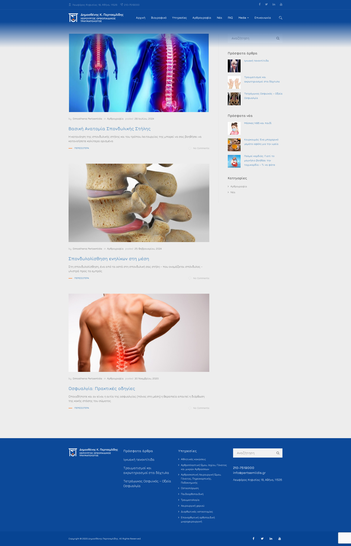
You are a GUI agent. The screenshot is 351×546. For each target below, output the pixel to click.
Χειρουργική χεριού (192, 505)
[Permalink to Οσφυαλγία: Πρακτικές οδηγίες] (139, 333)
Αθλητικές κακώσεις (193, 459)
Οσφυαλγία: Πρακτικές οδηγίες (102, 388)
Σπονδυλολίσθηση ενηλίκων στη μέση (109, 258)
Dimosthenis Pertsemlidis (87, 118)
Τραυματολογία (190, 499)
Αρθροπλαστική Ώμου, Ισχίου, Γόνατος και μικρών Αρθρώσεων (204, 467)
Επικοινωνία (262, 17)
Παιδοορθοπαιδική (192, 493)
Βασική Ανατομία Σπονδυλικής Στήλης (110, 128)
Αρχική (140, 17)
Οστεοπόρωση (190, 488)
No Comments (201, 148)
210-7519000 (131, 4)
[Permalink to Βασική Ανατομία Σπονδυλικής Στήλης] (139, 73)
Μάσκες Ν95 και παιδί (258, 123)
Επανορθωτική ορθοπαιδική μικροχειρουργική (198, 519)
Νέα (219, 17)
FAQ (230, 17)
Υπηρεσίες (179, 17)
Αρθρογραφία (202, 17)
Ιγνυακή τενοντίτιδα (256, 60)
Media (242, 17)
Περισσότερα (81, 148)
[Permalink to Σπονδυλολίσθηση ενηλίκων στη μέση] (139, 203)
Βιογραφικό (159, 17)
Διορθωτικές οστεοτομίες (197, 511)
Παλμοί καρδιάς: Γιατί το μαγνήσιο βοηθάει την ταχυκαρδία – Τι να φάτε (259, 160)
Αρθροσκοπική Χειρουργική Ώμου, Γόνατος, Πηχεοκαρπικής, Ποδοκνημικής (201, 478)
